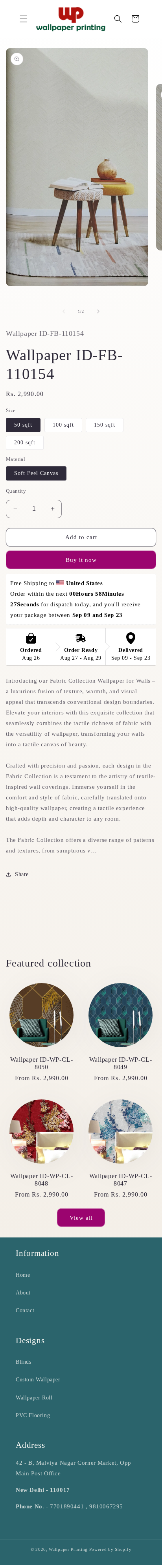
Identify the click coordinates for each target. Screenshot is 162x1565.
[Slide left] (63, 311)
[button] (23, 19)
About (23, 1293)
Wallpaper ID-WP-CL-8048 (41, 1180)
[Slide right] (98, 311)
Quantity (16, 491)
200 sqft (24, 443)
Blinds (23, 1362)
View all (81, 1218)
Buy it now (81, 560)
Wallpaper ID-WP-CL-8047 (120, 1180)
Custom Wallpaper (38, 1380)
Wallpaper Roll (34, 1398)
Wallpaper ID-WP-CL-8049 (120, 1063)
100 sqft (63, 425)
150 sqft (104, 425)
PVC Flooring (33, 1415)
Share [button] (22, 874)
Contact (25, 1310)
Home (23, 1275)
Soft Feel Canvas (36, 473)
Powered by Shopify (110, 1549)
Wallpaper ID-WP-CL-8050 (41, 1063)
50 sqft (23, 425)
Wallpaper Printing (68, 1549)
